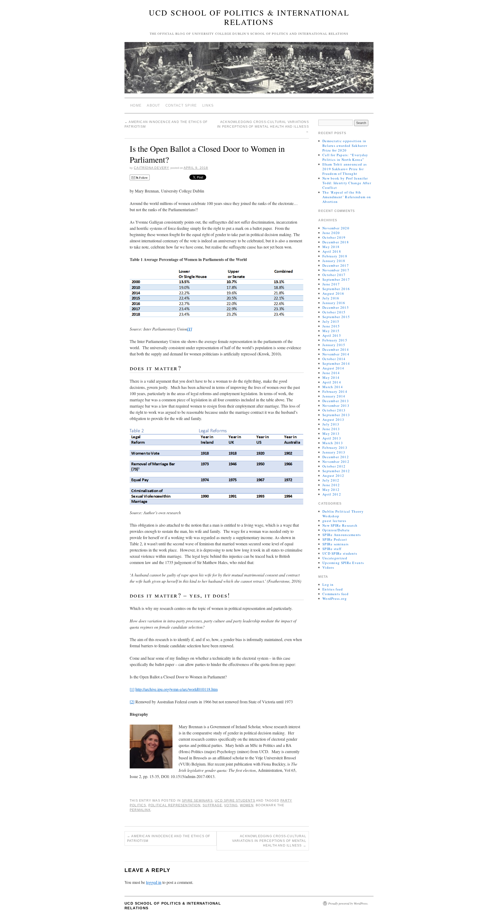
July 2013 (331, 424)
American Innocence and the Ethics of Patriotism (168, 838)
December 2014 (335, 349)
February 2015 (334, 340)
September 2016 (336, 288)
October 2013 (334, 410)
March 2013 (332, 443)
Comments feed (335, 593)
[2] (132, 701)
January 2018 (333, 260)
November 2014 (335, 354)
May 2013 (331, 433)
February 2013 (334, 447)
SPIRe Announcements (341, 534)
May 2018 (331, 246)
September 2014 (336, 363)
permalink (140, 810)
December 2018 (335, 242)
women (247, 805)
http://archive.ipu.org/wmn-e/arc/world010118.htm (176, 689)
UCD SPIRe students (235, 800)
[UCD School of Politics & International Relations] (249, 70)
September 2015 (336, 316)
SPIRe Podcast (334, 539)
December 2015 (335, 307)
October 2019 (334, 237)
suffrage (212, 805)
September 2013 (336, 414)
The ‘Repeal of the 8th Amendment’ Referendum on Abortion (346, 197)
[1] (132, 689)
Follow (143, 177)
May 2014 (331, 377)
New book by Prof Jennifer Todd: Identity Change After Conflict (346, 183)
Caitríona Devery (151, 168)
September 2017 (336, 279)
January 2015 (333, 344)
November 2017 (335, 270)
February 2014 (334, 391)
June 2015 (331, 326)
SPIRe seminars (197, 800)
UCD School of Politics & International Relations (249, 17)
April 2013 (331, 438)
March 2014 (332, 386)
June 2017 (331, 284)
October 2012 (334, 466)
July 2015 (331, 321)
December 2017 (335, 265)
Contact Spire (181, 105)
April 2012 (331, 494)
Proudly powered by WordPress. (348, 903)
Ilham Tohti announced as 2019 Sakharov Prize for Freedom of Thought (344, 169)
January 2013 (333, 452)
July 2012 (331, 480)
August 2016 (333, 293)
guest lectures (334, 520)
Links (208, 105)
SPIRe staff (331, 548)
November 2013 (335, 405)
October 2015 (334, 312)
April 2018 (331, 251)
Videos (328, 567)
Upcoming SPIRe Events (343, 562)
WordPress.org (334, 598)
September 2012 (336, 471)
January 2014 (333, 396)
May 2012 (331, 489)
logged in (153, 882)
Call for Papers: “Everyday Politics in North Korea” (345, 157)
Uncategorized (334, 558)
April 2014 (331, 382)
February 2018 (334, 256)
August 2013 (333, 419)
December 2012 (335, 457)
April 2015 (331, 335)
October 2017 (334, 274)
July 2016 (331, 298)
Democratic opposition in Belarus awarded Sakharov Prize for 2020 (345, 146)
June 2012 (331, 485)
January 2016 (333, 302)
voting (231, 805)
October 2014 (334, 358)
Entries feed (332, 589)
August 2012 (333, 475)
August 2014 (333, 368)
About (153, 105)
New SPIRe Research (339, 525)
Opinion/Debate (336, 530)
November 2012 (335, 461)
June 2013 (331, 428)
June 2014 (331, 372)
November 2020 (335, 228)
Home (136, 105)
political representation (174, 805)
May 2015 (331, 330)
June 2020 (331, 232)
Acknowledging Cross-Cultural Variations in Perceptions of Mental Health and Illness (263, 126)
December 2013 (335, 400)
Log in (328, 584)
